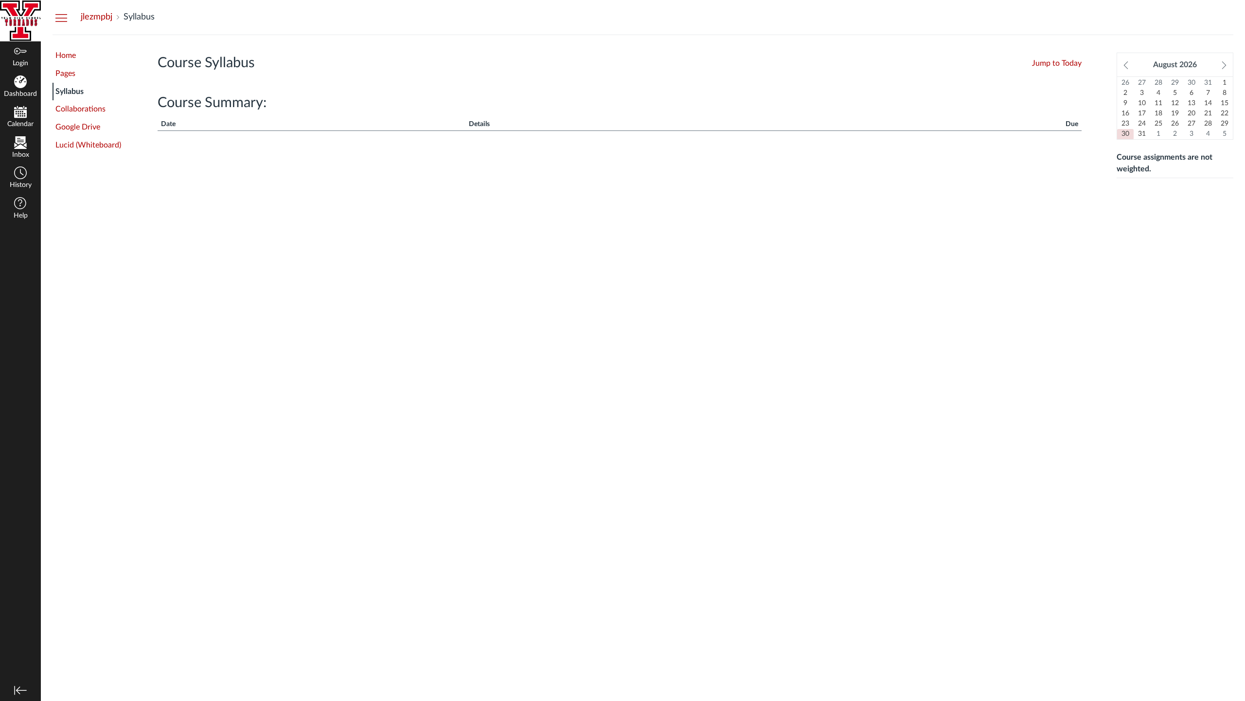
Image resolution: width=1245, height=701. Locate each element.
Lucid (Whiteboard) (88, 145)
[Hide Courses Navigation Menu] (61, 17)
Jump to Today (1057, 63)
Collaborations (80, 109)
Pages (65, 73)
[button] (20, 178)
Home (65, 55)
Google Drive (77, 127)
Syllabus (69, 91)
